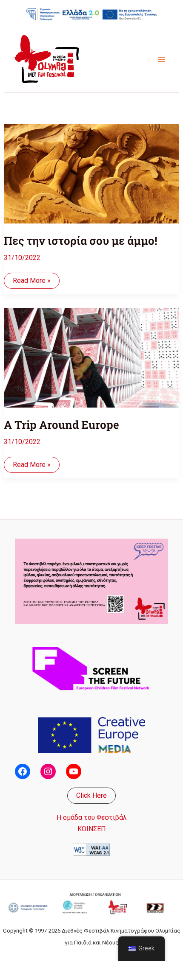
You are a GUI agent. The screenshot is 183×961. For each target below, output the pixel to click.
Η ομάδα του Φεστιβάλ (92, 817)
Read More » (31, 282)
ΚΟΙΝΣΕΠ (91, 829)
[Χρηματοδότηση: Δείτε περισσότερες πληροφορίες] (91, 14)
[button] (91, 796)
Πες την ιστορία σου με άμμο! (80, 240)
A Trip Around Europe (61, 424)
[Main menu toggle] (161, 59)
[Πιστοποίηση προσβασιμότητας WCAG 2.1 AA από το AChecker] (91, 849)
